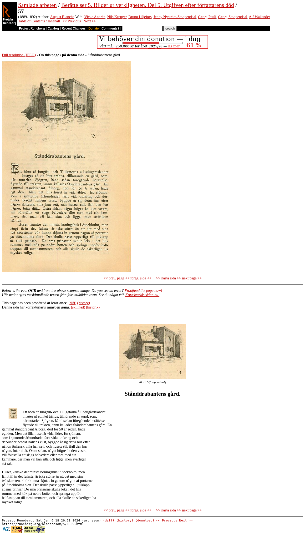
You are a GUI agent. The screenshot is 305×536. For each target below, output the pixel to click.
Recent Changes (74, 28)
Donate (93, 28)
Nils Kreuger (117, 17)
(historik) (93, 307)
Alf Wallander (259, 17)
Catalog (53, 28)
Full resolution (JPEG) (19, 55)
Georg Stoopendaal (232, 17)
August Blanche (62, 17)
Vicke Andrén (94, 17)
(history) (83, 303)
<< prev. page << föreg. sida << (127, 278)
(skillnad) (78, 307)
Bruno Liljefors (140, 17)
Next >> (89, 21)
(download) (144, 520)
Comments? (110, 28)
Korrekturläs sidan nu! (142, 295)
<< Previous (71, 21)
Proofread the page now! (143, 290)
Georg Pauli (207, 17)
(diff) (72, 303)
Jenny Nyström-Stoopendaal (174, 17)
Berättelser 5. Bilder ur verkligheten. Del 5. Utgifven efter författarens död (147, 5)
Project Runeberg (32, 28)
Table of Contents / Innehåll (39, 21)
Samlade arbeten (37, 5)
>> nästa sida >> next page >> (179, 278)
